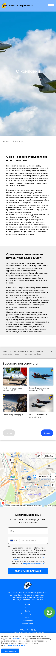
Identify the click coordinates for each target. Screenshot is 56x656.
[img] (17, 5)
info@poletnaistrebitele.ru (14, 645)
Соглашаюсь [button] (10, 651)
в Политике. (18, 639)
